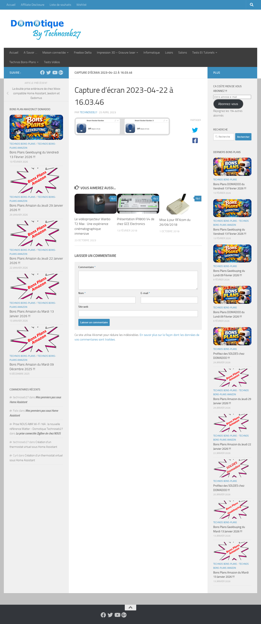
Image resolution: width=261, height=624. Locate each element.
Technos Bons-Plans (22, 62)
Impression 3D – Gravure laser (116, 52)
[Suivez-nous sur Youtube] (54, 72)
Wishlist (81, 5)
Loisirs (169, 52)
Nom (82, 293)
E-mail (145, 293)
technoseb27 (88, 112)
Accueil (10, 5)
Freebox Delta (83, 52)
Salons (182, 52)
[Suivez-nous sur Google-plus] (60, 72)
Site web (83, 306)
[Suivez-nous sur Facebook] (42, 72)
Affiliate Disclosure (32, 5)
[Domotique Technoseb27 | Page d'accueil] (47, 28)
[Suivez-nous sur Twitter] (48, 72)
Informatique (151, 52)
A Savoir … (30, 52)
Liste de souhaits (60, 5)
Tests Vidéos (52, 62)
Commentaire (87, 267)
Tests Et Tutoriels (203, 52)
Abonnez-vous (228, 104)
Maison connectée (54, 52)
